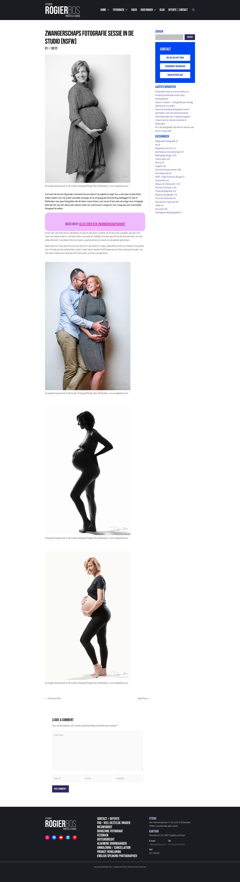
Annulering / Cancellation (113, 847)
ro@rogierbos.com (157, 844)
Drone (158, 162)
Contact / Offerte (108, 819)
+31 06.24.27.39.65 (176, 844)
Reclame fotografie (164, 194)
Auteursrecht (105, 839)
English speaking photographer (117, 856)
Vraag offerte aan (175, 75)
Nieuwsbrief (104, 827)
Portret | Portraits (163, 187)
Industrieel (160, 180)
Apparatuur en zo (163, 148)
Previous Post (53, 698)
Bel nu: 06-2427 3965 (175, 57)
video (157, 205)
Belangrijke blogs (163, 155)
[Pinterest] (53, 47)
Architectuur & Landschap (167, 151)
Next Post (144, 698)
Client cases (160, 158)
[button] (105, 10)
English (158, 166)
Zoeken (190, 37)
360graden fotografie (165, 140)
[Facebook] (46, 47)
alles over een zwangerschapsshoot (102, 224)
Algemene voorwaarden (112, 843)
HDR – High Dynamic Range (168, 176)
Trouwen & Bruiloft (164, 198)
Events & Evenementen (166, 169)
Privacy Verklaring (109, 852)
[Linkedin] (56, 47)
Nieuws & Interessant (165, 183)
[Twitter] (49, 47)
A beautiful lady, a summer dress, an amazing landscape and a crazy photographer (172, 95)
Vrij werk (159, 208)
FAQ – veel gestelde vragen (113, 823)
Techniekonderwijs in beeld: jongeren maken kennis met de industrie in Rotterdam (172, 120)
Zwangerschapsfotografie (167, 212)
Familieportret (162, 173)
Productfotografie (163, 190)
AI (156, 144)
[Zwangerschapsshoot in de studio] (87, 119)
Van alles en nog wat (165, 201)
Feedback (102, 835)
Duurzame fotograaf (110, 831)
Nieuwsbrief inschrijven (175, 66)
